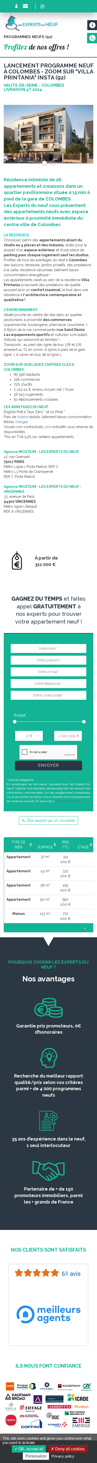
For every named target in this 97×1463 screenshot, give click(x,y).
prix (48, 427)
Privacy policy (62, 1456)
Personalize (36, 1456)
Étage (83, 847)
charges (21, 422)
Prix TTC (65, 844)
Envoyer (48, 765)
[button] (10, 134)
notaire (22, 417)
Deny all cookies (69, 1449)
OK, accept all (30, 1449)
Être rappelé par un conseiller (50, 821)
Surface (45, 847)
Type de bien (18, 844)
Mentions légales (67, 801)
